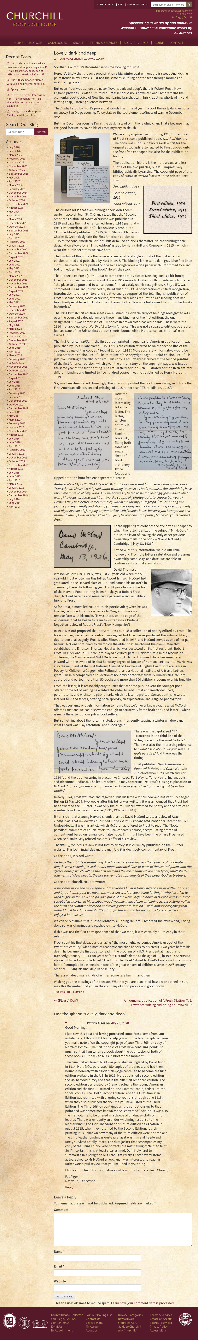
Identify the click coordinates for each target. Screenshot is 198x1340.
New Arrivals (126, 1319)
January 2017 (16, 427)
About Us (92, 1330)
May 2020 (14, 325)
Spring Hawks (18, 89)
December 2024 (18, 192)
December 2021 (18, 279)
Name (58, 1251)
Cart (121, 4)
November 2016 (18, 431)
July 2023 (14, 234)
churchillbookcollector (89, 58)
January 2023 (16, 245)
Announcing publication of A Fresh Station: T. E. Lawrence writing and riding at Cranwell (158, 1002)
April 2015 (14, 480)
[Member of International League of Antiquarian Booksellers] (24, 1323)
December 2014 (18, 491)
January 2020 (16, 336)
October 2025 (17, 170)
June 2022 (14, 264)
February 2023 (17, 241)
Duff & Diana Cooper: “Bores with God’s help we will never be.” (26, 81)
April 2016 (14, 446)
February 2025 (17, 189)
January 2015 (16, 487)
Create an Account (162, 1319)
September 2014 (18, 495)
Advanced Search (137, 4)
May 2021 (14, 302)
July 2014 (14, 499)
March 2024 (15, 219)
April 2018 (14, 389)
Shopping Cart (127, 1323)
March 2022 (15, 276)
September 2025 (18, 173)
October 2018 (17, 370)
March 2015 (15, 484)
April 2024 (14, 215)
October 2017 (17, 404)
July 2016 (14, 438)
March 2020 (15, 328)
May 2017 (14, 415)
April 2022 (14, 272)
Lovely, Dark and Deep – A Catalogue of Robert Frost (24, 113)
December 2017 (18, 400)
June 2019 (14, 347)
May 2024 (14, 211)
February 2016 (17, 450)
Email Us (56, 1326)
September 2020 (18, 317)
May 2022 (14, 268)
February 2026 (17, 158)
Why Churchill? (127, 1330)
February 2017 (17, 423)
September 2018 (18, 374)
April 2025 (14, 181)
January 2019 (16, 362)
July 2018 (14, 381)
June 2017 (14, 412)
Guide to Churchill (129, 1326)
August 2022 (16, 257)
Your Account (106, 4)
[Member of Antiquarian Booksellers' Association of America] (9, 1321)
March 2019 (15, 355)
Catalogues (57, 42)
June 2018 (14, 385)
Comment (61, 1209)
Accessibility (158, 1330)
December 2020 (18, 310)
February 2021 (17, 306)
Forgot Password (161, 1323)
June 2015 (14, 476)
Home (18, 42)
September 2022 (18, 253)
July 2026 (14, 147)
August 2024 (16, 207)
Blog (128, 42)
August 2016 (16, 434)
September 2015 (18, 465)
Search (41, 132)
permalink (78, 991)
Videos (143, 42)
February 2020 (17, 332)
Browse (35, 42)
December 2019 (18, 340)
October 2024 (17, 200)
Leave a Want (94, 1323)
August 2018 (16, 378)
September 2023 (18, 230)
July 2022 (14, 260)
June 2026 (14, 151)
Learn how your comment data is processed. (143, 1303)
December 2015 (18, 457)
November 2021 (18, 283)
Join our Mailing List (99, 1315)
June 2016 (14, 442)
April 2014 (14, 506)
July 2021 (14, 294)
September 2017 (18, 408)
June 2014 (14, 502)
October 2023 (17, 226)
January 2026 (16, 162)
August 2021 (16, 291)
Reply (69, 1187)
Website (60, 1281)
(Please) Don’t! (66, 1000)
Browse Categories (130, 1315)
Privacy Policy (158, 1326)
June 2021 (14, 298)
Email (58, 1266)
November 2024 (18, 196)
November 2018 (18, 366)
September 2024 (18, 204)
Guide (159, 42)
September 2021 (18, 287)
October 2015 (17, 461)
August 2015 (16, 468)
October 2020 (17, 313)
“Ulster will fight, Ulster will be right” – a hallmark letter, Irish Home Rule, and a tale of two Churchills (26, 100)
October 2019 (17, 344)
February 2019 (17, 359)
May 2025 (14, 177)
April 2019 (14, 351)
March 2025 (15, 185)
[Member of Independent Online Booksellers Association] (40, 1324)
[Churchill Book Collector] (35, 18)
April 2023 (14, 238)
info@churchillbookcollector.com (174, 10)
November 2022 (18, 249)
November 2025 (18, 166)
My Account (93, 1326)
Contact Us (93, 1319)
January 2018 (16, 397)
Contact (177, 42)
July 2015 (14, 472)
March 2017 (15, 419)
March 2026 (15, 155)
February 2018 (17, 393)
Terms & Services (104, 42)
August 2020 (16, 321)
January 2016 (16, 453)
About (78, 42)
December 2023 (18, 223)
